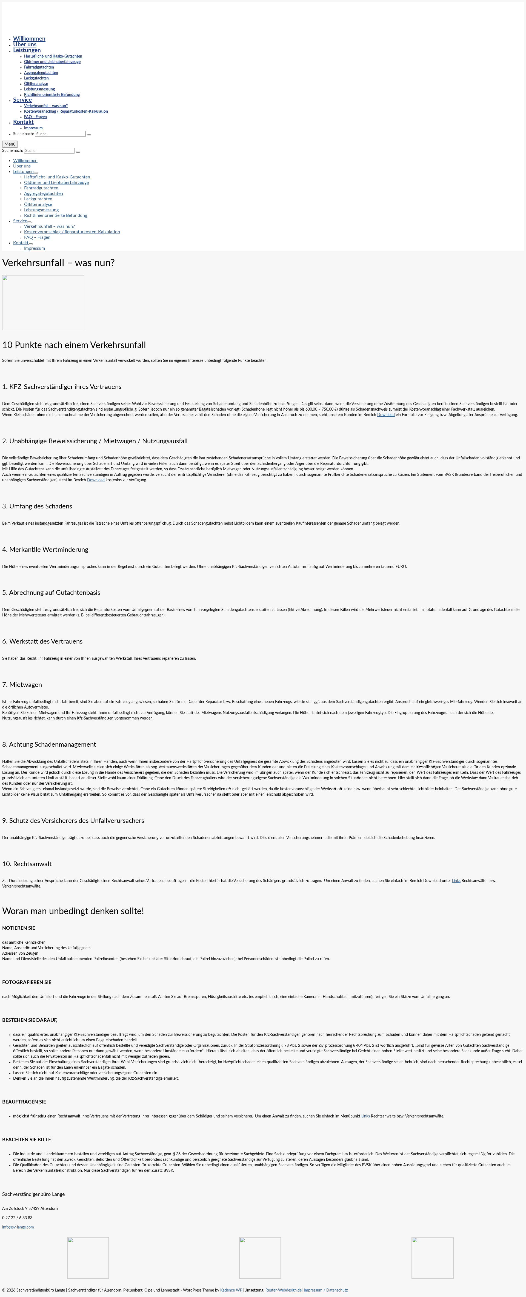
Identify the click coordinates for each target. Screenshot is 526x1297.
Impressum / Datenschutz (326, 1290)
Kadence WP (231, 1290)
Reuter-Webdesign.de (283, 1290)
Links (456, 881)
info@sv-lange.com (18, 1227)
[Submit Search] (89, 135)
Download (386, 415)
